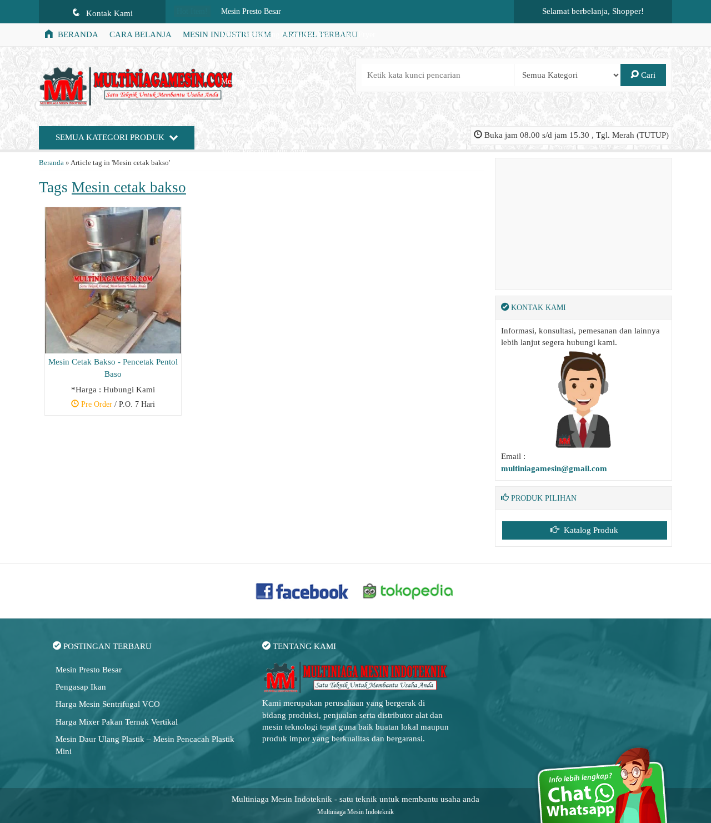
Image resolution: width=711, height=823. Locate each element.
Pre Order (117, 405)
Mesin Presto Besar (251, 11)
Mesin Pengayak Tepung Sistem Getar (281, 175)
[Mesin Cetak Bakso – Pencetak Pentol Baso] (113, 279)
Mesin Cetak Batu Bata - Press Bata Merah (287, 128)
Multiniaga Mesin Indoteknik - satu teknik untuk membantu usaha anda (355, 799)
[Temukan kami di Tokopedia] (408, 590)
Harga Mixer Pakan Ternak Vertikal (117, 721)
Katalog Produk (590, 530)
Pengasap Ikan (81, 686)
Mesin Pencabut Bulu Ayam (264, 151)
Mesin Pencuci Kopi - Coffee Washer (279, 81)
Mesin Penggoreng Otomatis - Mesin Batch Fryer (298, 35)
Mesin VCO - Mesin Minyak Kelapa (277, 58)
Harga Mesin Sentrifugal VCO (108, 704)
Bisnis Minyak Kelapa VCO (264, 105)
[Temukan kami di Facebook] (302, 590)
